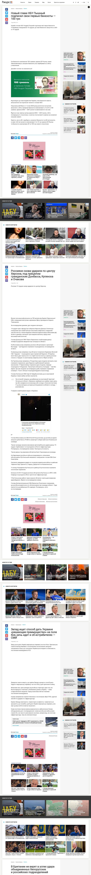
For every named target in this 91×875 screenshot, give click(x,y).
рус (84, 2)
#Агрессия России (53, 735)
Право (29, 2)
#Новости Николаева (40, 501)
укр (82, 2)
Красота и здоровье (59, 2)
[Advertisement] (34, 45)
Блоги (49, 2)
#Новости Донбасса (52, 499)
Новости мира (18, 624)
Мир (43, 2)
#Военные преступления (51, 501)
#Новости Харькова (42, 499)
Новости (22, 2)
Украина (37, 2)
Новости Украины (19, 8)
